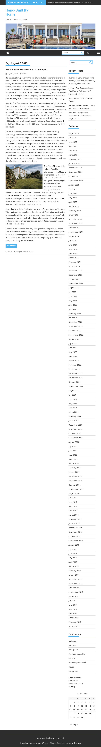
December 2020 (75, 425)
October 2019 (74, 485)
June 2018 (72, 553)
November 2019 (75, 480)
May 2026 (72, 146)
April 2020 (72, 459)
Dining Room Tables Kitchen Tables (62, 2)
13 (93, 706)
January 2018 (74, 575)
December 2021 (75, 373)
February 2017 (74, 622)
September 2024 (75, 232)
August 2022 (73, 339)
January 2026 (74, 163)
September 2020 (75, 437)
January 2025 (74, 215)
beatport (19, 252)
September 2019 (75, 489)
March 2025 (73, 206)
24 (82, 713)
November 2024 (75, 223)
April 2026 (72, 150)
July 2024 (72, 240)
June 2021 (72, 399)
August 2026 (73, 133)
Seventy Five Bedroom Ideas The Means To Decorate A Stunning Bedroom (80, 91)
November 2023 (75, 275)
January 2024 (74, 266)
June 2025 (72, 193)
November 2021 (75, 377)
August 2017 (73, 596)
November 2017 (75, 583)
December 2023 (75, 270)
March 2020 (73, 463)
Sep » (75, 724)
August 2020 (73, 442)
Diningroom (73, 649)
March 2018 (73, 566)
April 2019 (72, 510)
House (10, 252)
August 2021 (73, 390)
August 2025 (73, 185)
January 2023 (74, 317)
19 (90, 709)
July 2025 (72, 189)
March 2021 (73, 412)
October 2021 (74, 382)
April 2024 (72, 253)
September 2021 (75, 386)
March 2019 (73, 515)
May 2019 (72, 506)
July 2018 (72, 549)
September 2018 (75, 540)
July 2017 (72, 600)
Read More (11, 246)
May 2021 (72, 403)
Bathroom (72, 641)
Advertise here (74, 677)
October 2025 (74, 176)
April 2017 (72, 613)
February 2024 (74, 262)
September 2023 (75, 283)
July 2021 (72, 395)
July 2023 (72, 292)
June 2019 (72, 502)
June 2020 (72, 450)
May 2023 (72, 300)
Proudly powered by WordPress (34, 743)
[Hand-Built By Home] (50, 48)
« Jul (70, 724)
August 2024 (73, 236)
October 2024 (74, 227)
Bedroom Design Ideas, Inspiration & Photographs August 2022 (79, 115)
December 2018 (75, 527)
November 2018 (75, 532)
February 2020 (74, 467)
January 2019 (74, 523)
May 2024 (72, 249)
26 (90, 713)
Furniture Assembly (76, 654)
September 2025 (75, 180)
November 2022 (75, 326)
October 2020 (74, 433)
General (71, 658)
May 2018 (72, 557)
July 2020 (72, 446)
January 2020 (74, 472)
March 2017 (73, 617)
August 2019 (73, 493)
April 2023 (72, 305)
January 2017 (74, 626)
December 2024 (75, 219)
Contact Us (73, 680)
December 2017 (75, 579)
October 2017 (74, 587)
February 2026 (74, 159)
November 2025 (75, 172)
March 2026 (73, 155)
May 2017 (72, 609)
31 (82, 717)
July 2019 (72, 497)
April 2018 (72, 562)
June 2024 (72, 245)
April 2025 (72, 202)
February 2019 (74, 519)
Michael (24, 74)
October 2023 (74, 279)
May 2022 (72, 352)
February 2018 (74, 570)
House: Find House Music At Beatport (27, 69)
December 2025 (75, 167)
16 (78, 709)
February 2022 (74, 365)
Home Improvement (77, 662)
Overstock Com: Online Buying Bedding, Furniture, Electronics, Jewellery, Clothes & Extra (81, 81)
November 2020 (75, 429)
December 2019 (75, 476)
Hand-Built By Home (17, 12)
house (25, 252)
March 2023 (73, 309)
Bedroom (72, 645)
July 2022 (72, 343)
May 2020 (72, 455)
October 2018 (74, 536)
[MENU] (98, 52)
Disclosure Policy (75, 683)
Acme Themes (75, 743)
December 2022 (75, 322)
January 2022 (74, 369)
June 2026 (72, 142)
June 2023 (72, 296)
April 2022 (72, 356)
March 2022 (73, 360)
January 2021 (74, 420)
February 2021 (74, 416)
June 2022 (72, 347)
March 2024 (73, 257)
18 (86, 709)
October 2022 (74, 330)
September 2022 (75, 335)
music (31, 252)
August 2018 (73, 545)
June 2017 (72, 605)
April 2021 (72, 407)
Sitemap (71, 686)
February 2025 (74, 210)
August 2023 (73, 287)
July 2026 (72, 137)
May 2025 (72, 197)
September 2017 (75, 592)
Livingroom (73, 671)
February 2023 (74, 313)
